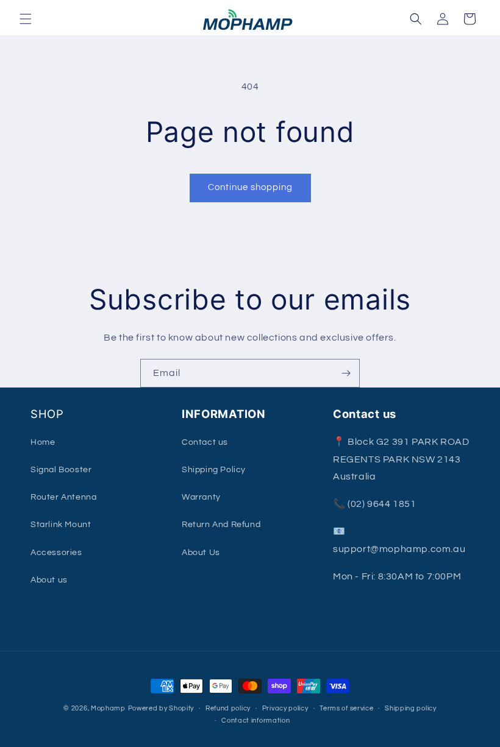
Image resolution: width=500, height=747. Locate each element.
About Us (201, 552)
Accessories (56, 552)
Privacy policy (285, 708)
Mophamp (108, 708)
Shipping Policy (214, 470)
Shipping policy (411, 708)
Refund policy (228, 708)
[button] (25, 18)
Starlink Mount (60, 524)
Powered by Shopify (161, 708)
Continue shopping (250, 187)
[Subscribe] (345, 373)
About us (49, 580)
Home (42, 442)
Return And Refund (221, 524)
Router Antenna (63, 497)
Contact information (255, 720)
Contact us (205, 442)
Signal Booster (60, 470)
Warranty (201, 497)
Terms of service (346, 708)
